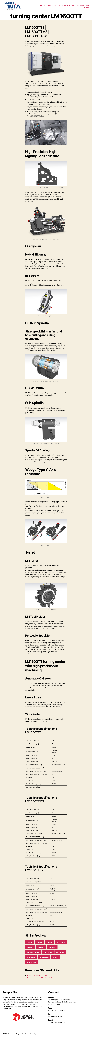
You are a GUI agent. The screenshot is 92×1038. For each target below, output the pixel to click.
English (86, 7)
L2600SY (40, 942)
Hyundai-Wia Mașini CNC (16, 1034)
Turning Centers (51, 5)
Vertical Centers (63, 5)
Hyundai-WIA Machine (35, 975)
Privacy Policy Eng (30, 1034)
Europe (49, 975)
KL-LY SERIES (61, 942)
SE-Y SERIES (60, 952)
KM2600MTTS (31, 962)
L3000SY (50, 942)
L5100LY (55, 957)
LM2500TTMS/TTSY (33, 952)
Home (41, 5)
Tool (45, 975)
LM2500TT (52, 947)
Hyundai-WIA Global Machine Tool (39, 978)
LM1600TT (30, 947)
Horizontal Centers (77, 5)
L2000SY (30, 942)
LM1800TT (41, 947)
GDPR (87, 5)
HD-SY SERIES (44, 957)
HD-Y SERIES (48, 952)
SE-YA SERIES (31, 957)
